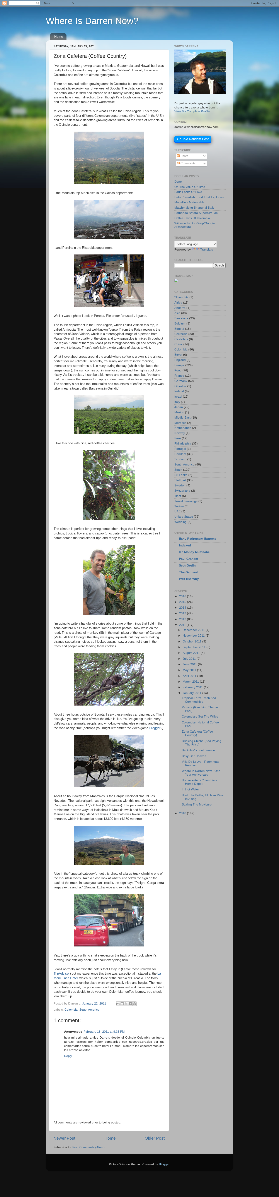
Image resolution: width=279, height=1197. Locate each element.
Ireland (179, 391)
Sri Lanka (180, 475)
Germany (180, 381)
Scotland (180, 459)
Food (178, 370)
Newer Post (64, 1138)
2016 (183, 596)
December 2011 (194, 630)
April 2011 (190, 676)
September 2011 (194, 647)
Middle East (182, 417)
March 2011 (191, 681)
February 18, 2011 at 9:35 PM (104, 1031)
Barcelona (181, 318)
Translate (206, 249)
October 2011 (192, 641)
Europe (179, 365)
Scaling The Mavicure (197, 804)
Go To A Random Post (193, 139)
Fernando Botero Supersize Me (196, 213)
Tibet (177, 496)
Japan (178, 407)
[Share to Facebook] (130, 1003)
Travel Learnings (185, 501)
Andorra (179, 307)
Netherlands (182, 427)
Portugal (180, 448)
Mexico (179, 412)
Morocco (180, 422)
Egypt (178, 354)
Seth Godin (187, 565)
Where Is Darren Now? (92, 21)
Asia (177, 313)
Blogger (164, 1164)
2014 (183, 607)
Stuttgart (180, 480)
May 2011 (190, 670)
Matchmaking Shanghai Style (194, 207)
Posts (184, 156)
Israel (178, 396)
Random (180, 454)
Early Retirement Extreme (197, 538)
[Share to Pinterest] (134, 1003)
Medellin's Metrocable (189, 202)
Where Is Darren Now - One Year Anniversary (201, 772)
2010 (183, 813)
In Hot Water (190, 789)
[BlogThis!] (122, 1003)
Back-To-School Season (198, 750)
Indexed (185, 545)
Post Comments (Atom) (88, 1147)
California (180, 334)
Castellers (181, 339)
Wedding (180, 522)
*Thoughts (181, 297)
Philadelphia (182, 443)
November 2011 (194, 635)
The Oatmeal (188, 572)
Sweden (179, 485)
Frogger (154, 728)
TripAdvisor (62, 973)
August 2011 (192, 652)
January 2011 (192, 693)
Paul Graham (188, 558)
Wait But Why (189, 578)
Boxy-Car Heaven (194, 756)
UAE (177, 511)
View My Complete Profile (192, 111)
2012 (183, 619)
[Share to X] (126, 1003)
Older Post (155, 1138)
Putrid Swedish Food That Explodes (199, 197)
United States (183, 516)
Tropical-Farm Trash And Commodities (199, 699)
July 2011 (190, 658)
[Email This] (118, 1003)
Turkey (179, 506)
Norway (179, 433)
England (180, 360)
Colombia (71, 1009)
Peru (177, 438)
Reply (68, 1056)
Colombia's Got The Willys (200, 716)
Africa (178, 302)
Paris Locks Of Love (188, 192)
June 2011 (190, 664)
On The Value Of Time (189, 187)
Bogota (179, 328)
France (179, 375)
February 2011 (193, 687)
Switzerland (182, 490)
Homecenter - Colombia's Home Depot (199, 782)
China (178, 344)
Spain (178, 469)
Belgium (179, 323)
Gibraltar (180, 386)
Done (178, 181)
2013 (183, 613)
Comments (188, 163)
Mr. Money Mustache (194, 552)
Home (58, 36)
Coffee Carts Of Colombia (192, 218)
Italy (177, 402)
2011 (183, 625)
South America (89, 1009)
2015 (183, 602)
